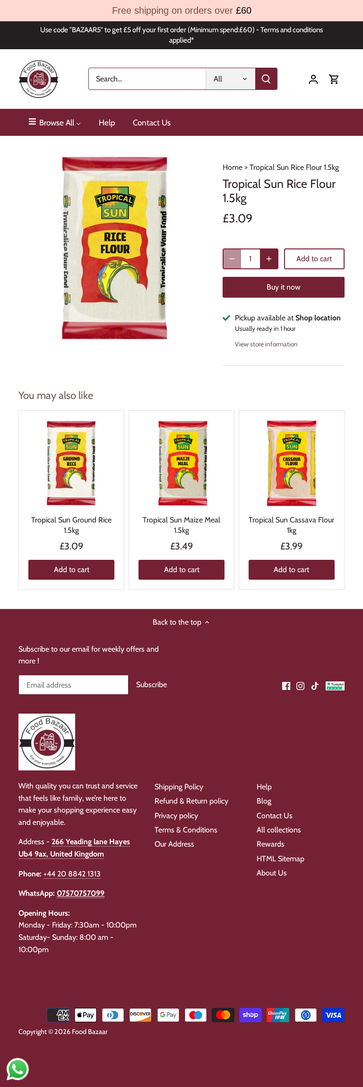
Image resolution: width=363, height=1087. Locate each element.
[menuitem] (54, 122)
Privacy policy (176, 815)
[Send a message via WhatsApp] (18, 1069)
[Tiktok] (315, 685)
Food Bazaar (90, 1031)
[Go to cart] (334, 79)
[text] (181, 11)
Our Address (174, 844)
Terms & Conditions (186, 829)
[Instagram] (300, 685)
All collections (279, 829)
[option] (111, 248)
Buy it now (284, 287)
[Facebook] (286, 685)
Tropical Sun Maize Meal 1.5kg (181, 525)
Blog (264, 800)
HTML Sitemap (280, 858)
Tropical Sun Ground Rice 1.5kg (71, 525)
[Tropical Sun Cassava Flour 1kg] (292, 463)
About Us (272, 872)
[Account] (313, 79)
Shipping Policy (179, 786)
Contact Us (275, 815)
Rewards (271, 844)
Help (264, 786)
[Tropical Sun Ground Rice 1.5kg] (71, 463)
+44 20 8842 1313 (72, 873)
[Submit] (266, 78)
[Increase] (269, 259)
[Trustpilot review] (335, 685)
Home (232, 167)
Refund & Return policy (191, 800)
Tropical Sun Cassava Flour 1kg (291, 525)
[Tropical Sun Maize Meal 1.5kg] (181, 463)
